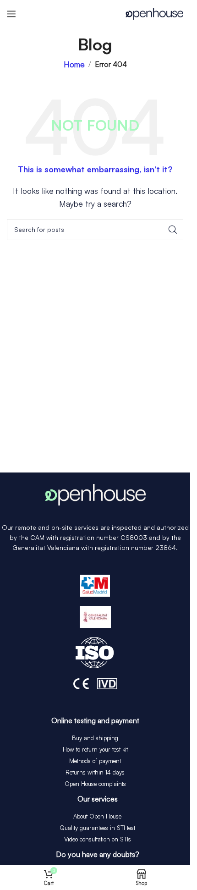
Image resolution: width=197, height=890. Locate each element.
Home (74, 64)
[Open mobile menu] (11, 14)
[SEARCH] (172, 229)
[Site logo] (154, 12)
